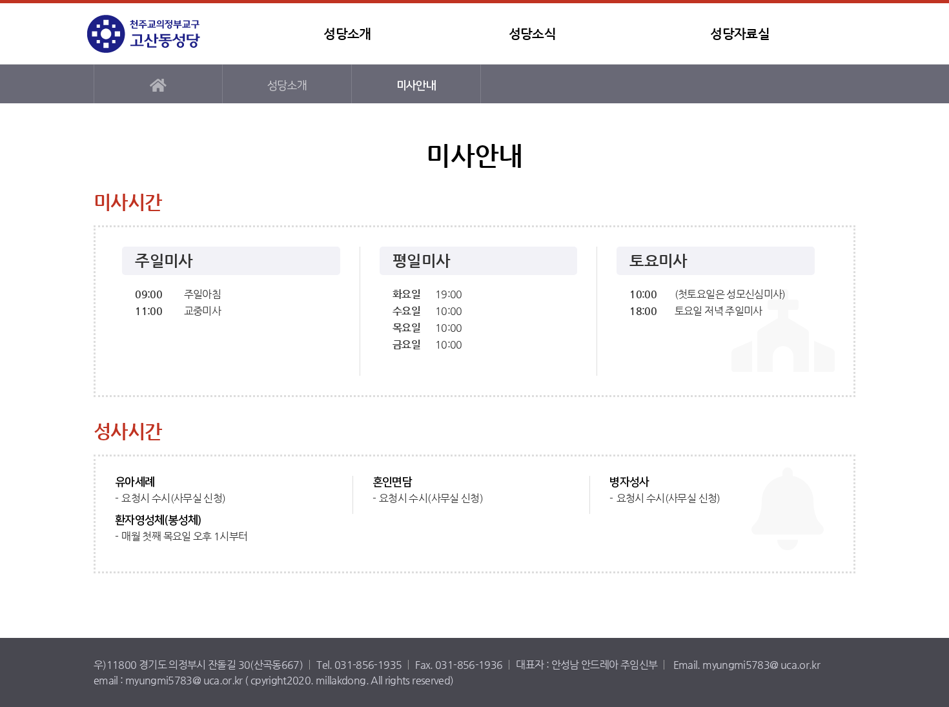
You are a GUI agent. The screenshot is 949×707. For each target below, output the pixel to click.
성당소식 (532, 33)
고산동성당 (168, 34)
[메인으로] (158, 84)
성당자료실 (740, 33)
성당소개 (347, 33)
